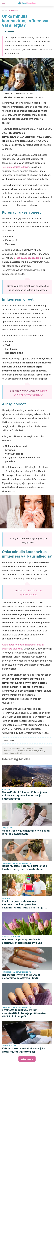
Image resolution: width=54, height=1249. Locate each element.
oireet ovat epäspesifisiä (27, 258)
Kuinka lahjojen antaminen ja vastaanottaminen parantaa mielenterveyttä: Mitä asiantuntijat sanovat (23, 904)
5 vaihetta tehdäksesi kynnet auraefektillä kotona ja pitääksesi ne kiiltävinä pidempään (24, 1013)
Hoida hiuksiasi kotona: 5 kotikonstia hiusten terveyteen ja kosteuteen (24, 867)
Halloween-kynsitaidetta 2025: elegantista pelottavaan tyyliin (21, 976)
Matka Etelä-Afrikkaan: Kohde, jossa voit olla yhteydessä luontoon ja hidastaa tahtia (24, 795)
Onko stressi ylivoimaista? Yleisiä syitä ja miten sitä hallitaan (26, 832)
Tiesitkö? (6, 898)
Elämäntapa (7, 789)
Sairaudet (14, 10)
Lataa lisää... (27, 1059)
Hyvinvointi (7, 828)
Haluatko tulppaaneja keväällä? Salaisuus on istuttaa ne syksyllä (22, 941)
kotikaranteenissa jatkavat (15, 167)
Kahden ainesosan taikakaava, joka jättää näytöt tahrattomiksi (23, 1050)
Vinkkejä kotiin (9, 1046)
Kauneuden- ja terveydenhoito (16, 863)
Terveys (5, 10)
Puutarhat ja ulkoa (11, 937)
